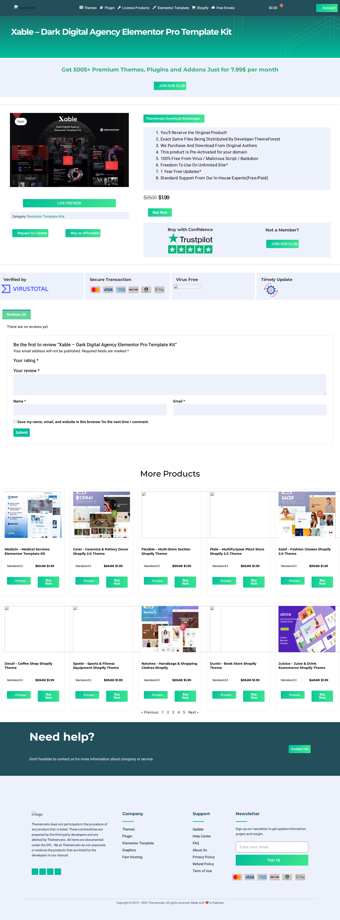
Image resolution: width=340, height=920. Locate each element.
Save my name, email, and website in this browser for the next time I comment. (83, 422)
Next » (193, 712)
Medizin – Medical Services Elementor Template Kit (27, 551)
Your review (26, 371)
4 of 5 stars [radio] (59, 361)
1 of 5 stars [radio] (42, 361)
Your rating (25, 360)
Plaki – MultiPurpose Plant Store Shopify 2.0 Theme (237, 551)
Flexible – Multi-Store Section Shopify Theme (166, 551)
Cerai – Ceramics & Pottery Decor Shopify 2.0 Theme (100, 551)
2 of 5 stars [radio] (48, 361)
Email (179, 401)
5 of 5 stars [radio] (64, 361)
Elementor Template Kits (45, 216)
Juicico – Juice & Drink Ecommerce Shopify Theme (301, 665)
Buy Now (160, 212)
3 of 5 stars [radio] (53, 361)
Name (19, 401)
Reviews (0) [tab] (16, 314)
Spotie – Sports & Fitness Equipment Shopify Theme (96, 665)
